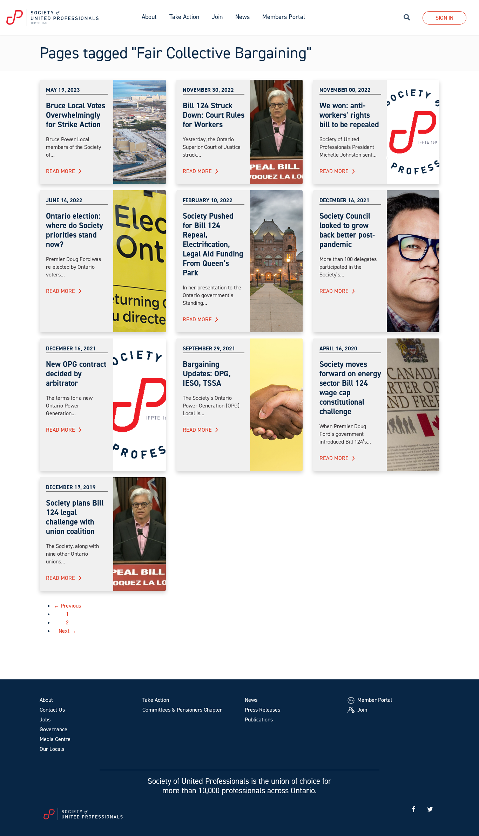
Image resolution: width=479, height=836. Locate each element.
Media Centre (55, 739)
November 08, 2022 (345, 90)
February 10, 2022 (207, 200)
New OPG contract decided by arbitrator (76, 373)
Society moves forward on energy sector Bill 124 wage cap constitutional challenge (350, 388)
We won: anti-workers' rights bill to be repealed (349, 115)
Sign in (444, 17)
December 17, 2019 (71, 487)
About (46, 700)
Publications (259, 719)
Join (217, 17)
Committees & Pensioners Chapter (182, 709)
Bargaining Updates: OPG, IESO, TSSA (207, 373)
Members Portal (283, 17)
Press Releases (262, 709)
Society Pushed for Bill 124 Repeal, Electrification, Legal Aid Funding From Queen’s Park (213, 244)
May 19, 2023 (63, 90)
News (251, 700)
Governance (53, 729)
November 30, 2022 (208, 90)
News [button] (242, 17)
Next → (67, 631)
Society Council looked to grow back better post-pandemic (347, 230)
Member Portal (374, 700)
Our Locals (52, 749)
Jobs (45, 719)
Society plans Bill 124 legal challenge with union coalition (74, 517)
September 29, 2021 (209, 348)
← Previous (67, 605)
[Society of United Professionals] (67, 17)
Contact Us (52, 709)
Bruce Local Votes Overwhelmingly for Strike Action (75, 115)
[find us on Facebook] (413, 809)
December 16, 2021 (344, 200)
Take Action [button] (184, 17)
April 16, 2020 (338, 348)
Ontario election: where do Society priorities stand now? (74, 230)
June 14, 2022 (64, 200)
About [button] (149, 17)
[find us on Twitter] (430, 809)
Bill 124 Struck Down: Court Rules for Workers (213, 115)
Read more (60, 171)
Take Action (155, 700)
